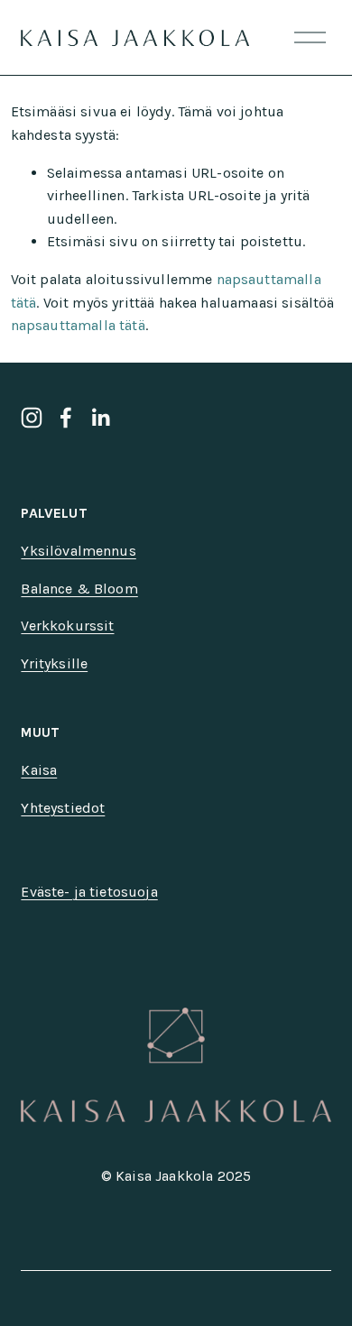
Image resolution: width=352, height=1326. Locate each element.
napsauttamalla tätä (78, 325)
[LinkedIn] (100, 417)
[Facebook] (66, 417)
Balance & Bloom (79, 588)
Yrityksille (54, 663)
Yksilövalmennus (78, 550)
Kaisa (39, 769)
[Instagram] (31, 417)
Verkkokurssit (67, 625)
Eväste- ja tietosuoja (89, 891)
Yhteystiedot (63, 807)
